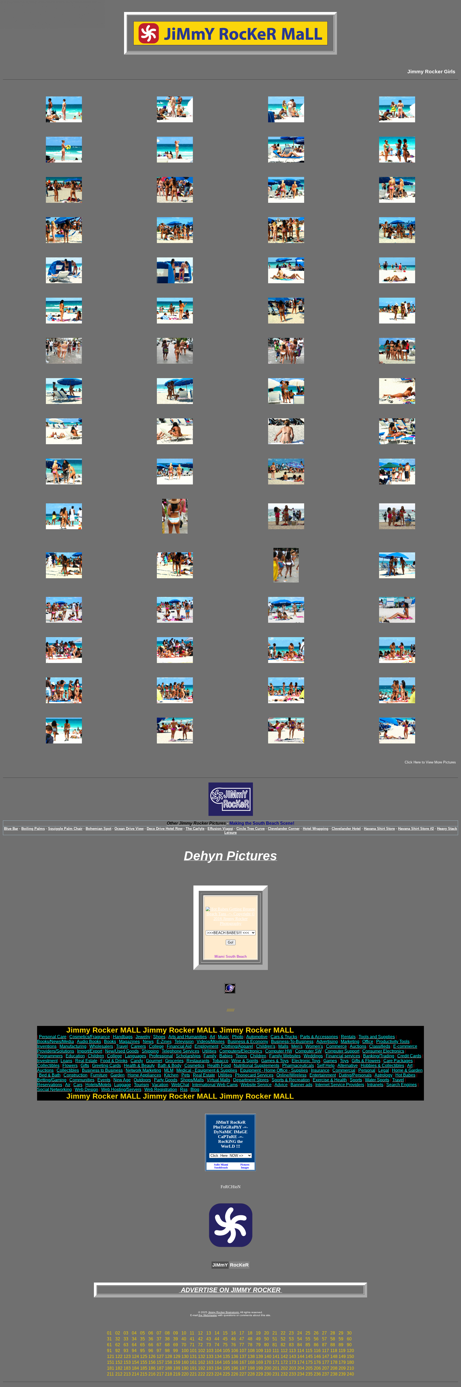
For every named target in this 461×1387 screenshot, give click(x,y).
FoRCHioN (231, 1186)
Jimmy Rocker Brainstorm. (224, 1312)
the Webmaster (207, 1315)
